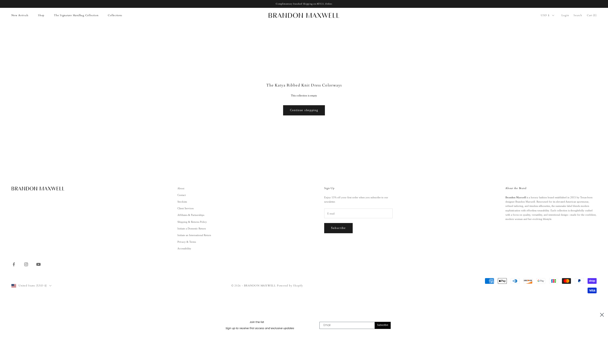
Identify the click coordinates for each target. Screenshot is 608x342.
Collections (115, 15)
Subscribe (338, 228)
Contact (181, 195)
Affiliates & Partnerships (190, 215)
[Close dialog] (602, 315)
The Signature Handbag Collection (76, 15)
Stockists (182, 201)
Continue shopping (304, 110)
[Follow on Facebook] (13, 264)
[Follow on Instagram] (26, 264)
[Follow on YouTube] (38, 264)
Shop (41, 15)
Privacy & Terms (186, 241)
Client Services (185, 208)
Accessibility (184, 248)
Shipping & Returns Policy (192, 221)
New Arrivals (19, 15)
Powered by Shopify (290, 285)
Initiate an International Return (194, 235)
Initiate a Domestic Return (191, 228)
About (180, 188)
